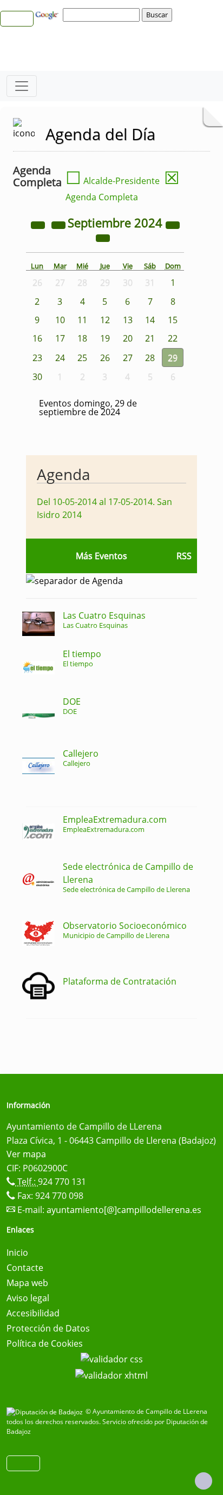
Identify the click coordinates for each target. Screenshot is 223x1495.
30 (37, 377)
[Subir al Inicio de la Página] (203, 1481)
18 (82, 338)
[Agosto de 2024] (59, 224)
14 (150, 320)
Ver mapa (26, 1154)
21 (150, 338)
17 (60, 338)
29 (173, 358)
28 (150, 358)
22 (173, 338)
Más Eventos (101, 556)
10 (60, 320)
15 (173, 320)
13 (128, 320)
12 (105, 320)
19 (105, 338)
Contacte (24, 1268)
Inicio (17, 1252)
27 (128, 358)
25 (82, 358)
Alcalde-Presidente (112, 181)
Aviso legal (27, 1298)
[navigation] (103, 15)
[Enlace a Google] (48, 14)
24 (60, 358)
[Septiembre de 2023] (39, 224)
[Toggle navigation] (21, 86)
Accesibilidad (33, 1313)
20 (128, 338)
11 (82, 320)
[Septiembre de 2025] (173, 224)
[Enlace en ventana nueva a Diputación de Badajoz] (46, 1411)
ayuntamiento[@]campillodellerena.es (124, 1210)
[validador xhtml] (111, 1374)
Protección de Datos (48, 1328)
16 (37, 338)
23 (37, 358)
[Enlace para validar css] (112, 1359)
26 (105, 358)
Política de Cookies (44, 1343)
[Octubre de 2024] (103, 237)
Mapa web (27, 1283)
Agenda (63, 474)
